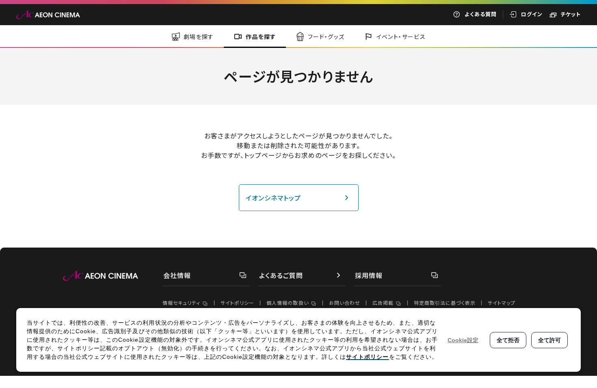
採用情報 (369, 275)
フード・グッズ (326, 36)
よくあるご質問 (281, 275)
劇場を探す (199, 36)
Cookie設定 (463, 340)
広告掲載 (383, 302)
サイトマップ (501, 302)
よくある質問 (481, 14)
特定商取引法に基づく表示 (445, 302)
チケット (570, 14)
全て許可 (549, 340)
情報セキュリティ (181, 302)
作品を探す (261, 36)
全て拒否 (508, 340)
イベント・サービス (401, 36)
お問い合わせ (344, 302)
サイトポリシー (237, 302)
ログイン (532, 14)
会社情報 (177, 275)
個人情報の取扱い (287, 302)
